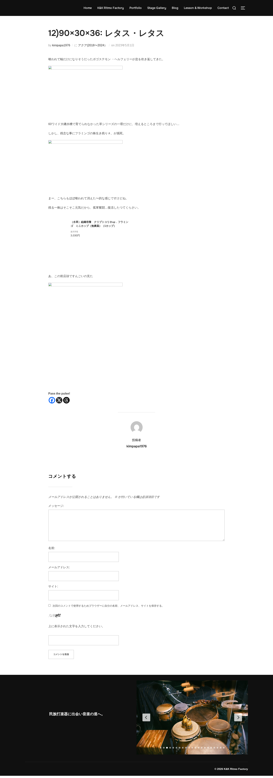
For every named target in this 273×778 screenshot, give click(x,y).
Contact (223, 8)
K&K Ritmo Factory (110, 8)
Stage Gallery (156, 8)
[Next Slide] (238, 717)
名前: (51, 548)
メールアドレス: (59, 567)
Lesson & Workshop (198, 8)
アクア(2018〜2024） (92, 45)
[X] (59, 400)
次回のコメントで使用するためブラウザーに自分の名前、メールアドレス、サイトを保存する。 (108, 605)
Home (88, 8)
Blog (175, 8)
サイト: (53, 586)
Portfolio (135, 8)
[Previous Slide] (146, 717)
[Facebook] (52, 400)
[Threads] (66, 400)
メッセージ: (56, 505)
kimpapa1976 (61, 45)
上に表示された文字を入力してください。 (76, 626)
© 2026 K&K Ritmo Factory (231, 768)
